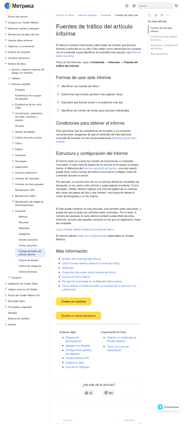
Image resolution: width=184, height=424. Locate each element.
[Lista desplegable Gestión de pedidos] (13, 132)
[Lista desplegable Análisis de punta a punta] (13, 137)
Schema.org (120, 138)
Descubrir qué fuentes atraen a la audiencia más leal (92, 102)
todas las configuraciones (92, 235)
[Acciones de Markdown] (167, 15)
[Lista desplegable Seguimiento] (13, 167)
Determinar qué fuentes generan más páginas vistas (92, 94)
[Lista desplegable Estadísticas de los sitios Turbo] (13, 106)
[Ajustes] (127, 6)
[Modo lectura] (149, 15)
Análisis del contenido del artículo (81, 259)
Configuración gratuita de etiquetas (78, 351)
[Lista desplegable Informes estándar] (10, 84)
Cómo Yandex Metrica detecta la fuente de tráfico (85, 229)
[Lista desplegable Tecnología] (13, 161)
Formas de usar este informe (161, 29)
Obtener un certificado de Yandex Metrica (121, 339)
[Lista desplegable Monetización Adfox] (13, 196)
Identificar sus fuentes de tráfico (80, 86)
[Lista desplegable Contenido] (13, 211)
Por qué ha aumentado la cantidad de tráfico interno (92, 281)
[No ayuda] (161, 15)
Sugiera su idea (75, 362)
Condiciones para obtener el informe (164, 38)
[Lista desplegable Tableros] (10, 78)
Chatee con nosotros (73, 301)
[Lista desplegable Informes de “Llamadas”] (13, 178)
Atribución (68, 268)
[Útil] (155, 15)
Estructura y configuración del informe (164, 46)
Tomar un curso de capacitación (118, 348)
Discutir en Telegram (78, 367)
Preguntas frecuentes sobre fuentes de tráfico (89, 272)
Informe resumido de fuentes (100, 168)
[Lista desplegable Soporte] (6, 324)
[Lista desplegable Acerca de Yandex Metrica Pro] (6, 295)
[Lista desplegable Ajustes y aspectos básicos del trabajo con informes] (10, 71)
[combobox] (155, 6)
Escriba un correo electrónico (78, 315)
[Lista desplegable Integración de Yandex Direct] (6, 283)
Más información (159, 53)
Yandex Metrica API (77, 358)
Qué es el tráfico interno (76, 277)
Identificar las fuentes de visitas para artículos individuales (95, 110)
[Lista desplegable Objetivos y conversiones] (6, 46)
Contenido (106, 15)
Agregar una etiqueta (78, 345)
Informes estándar (87, 15)
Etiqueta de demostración (74, 339)
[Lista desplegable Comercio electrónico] (6, 58)
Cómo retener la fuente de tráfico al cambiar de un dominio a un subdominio (99, 287)
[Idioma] (134, 6)
